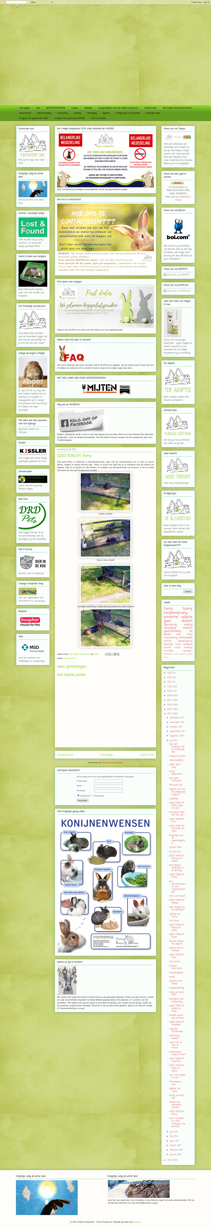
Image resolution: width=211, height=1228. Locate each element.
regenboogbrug (185, 641)
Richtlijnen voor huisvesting (176, 1000)
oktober (174, 727)
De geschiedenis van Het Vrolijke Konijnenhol (118, 108)
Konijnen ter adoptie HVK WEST (33, 118)
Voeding (77, 113)
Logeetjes (173, 798)
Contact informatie (175, 967)
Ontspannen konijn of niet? (177, 1053)
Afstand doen (150, 108)
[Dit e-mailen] (106, 654)
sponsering (170, 625)
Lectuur (75, 108)
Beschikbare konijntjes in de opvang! (176, 868)
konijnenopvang (175, 612)
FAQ (38, 108)
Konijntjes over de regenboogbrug (177, 839)
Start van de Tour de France (175, 1045)
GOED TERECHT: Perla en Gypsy (176, 1068)
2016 (170, 704)
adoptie (186, 617)
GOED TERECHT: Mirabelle (176, 1023)
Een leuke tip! (176, 785)
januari (173, 1154)
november (175, 722)
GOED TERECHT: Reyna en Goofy (176, 927)
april (172, 1141)
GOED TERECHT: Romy (176, 876)
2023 (170, 673)
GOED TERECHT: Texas (176, 936)
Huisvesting (62, 113)
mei (172, 1136)
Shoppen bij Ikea (177, 756)
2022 (170, 677)
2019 (170, 691)
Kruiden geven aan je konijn (176, 1017)
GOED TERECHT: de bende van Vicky (176, 828)
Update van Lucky (174, 915)
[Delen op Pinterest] (118, 654)
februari (174, 1150)
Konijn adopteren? (175, 773)
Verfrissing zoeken (174, 1037)
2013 (169, 1160)
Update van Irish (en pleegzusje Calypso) (177, 792)
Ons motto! (174, 961)
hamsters (168, 654)
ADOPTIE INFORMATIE (55, 108)
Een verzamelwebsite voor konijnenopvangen (177, 887)
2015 (169, 709)
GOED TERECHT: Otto (176, 820)
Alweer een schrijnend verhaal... (175, 1105)
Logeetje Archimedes (176, 1030)
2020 (170, 686)
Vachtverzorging (44, 113)
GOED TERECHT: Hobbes (176, 901)
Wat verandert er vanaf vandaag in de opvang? (177, 1122)
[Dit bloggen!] (109, 654)
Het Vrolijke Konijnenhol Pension (177, 108)
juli (171, 740)
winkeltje (188, 647)
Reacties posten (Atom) (112, 762)
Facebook (88, 108)
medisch (187, 628)
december (175, 717)
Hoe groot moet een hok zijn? (176, 814)
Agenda (106, 113)
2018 (170, 695)
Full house (174, 920)
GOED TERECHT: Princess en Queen (176, 858)
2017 (169, 700)
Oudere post (147, 754)
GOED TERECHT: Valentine (176, 1060)
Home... (172, 977)
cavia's (177, 647)
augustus (175, 735)
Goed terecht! (25, 113)
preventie (171, 617)
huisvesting (170, 638)
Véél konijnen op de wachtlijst (177, 908)
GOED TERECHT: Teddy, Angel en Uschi (176, 805)
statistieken (185, 638)
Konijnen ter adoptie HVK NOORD (70, 118)
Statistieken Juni (175, 1083)
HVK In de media (98, 118)
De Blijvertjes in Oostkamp (128, 113)
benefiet (182, 654)
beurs (178, 644)
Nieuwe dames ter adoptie (176, 942)
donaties (168, 641)
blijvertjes (168, 644)
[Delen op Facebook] (115, 654)
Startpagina (24, 108)
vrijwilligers (187, 650)
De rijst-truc (175, 851)
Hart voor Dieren (177, 896)
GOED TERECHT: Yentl (176, 956)
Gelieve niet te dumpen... (176, 949)
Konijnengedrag (176, 988)
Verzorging (92, 113)
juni (172, 1132)
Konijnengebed (176, 972)
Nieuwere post (65, 754)
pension (167, 647)
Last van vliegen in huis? (177, 1076)
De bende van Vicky (178, 632)
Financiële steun (153, 113)
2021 (169, 682)
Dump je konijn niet (176, 1097)
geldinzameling (172, 631)
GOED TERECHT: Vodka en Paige (176, 1008)
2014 (169, 713)
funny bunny (178, 608)
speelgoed (187, 644)
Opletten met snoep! (175, 982)
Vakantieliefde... (176, 760)
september (175, 731)
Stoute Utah (175, 847)
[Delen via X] (112, 654)
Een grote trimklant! (175, 779)
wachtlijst (168, 650)
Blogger (137, 1222)
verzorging (170, 628)
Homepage (107, 754)
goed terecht (69, 658)
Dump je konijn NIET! (176, 994)
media (176, 654)
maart (173, 1145)
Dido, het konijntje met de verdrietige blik (177, 748)
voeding (188, 625)
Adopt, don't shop (175, 766)
